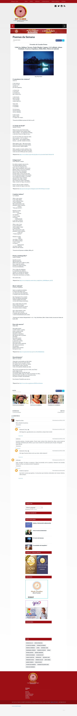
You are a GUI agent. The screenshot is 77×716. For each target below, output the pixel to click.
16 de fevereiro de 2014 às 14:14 (58, 420)
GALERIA (27, 696)
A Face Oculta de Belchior (40, 530)
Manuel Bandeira (39, 652)
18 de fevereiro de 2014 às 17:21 (58, 460)
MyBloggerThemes (16, 706)
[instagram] (62, 6)
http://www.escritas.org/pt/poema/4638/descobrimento (31, 383)
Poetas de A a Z (29, 643)
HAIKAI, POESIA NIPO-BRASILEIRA (42, 523)
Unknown (18, 460)
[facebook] (56, 6)
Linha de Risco (38, 662)
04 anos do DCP (39, 655)
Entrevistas (38, 657)
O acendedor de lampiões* (40, 545)
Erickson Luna (46, 657)
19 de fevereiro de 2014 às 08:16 (58, 470)
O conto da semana (30, 645)
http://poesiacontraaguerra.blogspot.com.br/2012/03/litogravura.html (34, 188)
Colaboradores (45, 1)
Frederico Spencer (24, 470)
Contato (63, 1)
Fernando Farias (30, 659)
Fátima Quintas (29, 652)
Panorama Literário (31, 650)
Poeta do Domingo (30, 667)
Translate (35, 509)
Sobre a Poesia (55, 1)
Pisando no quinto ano (43, 664)
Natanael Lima (44, 647)
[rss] (64, 6)
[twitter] (58, 6)
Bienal (48, 650)
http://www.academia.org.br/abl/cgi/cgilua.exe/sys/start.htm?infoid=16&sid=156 (37, 154)
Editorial (37, 1)
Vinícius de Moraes (30, 655)
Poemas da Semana (17, 391)
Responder (18, 424)
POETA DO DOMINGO (18, 405)
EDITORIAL (27, 693)
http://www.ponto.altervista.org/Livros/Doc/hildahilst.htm (32, 351)
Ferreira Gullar (39, 659)
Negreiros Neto (20, 420)
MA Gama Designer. (45, 702)
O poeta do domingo (31, 664)
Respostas (18, 427)
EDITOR (27, 691)
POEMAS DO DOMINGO (54, 405)
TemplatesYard (54, 702)
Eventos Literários (30, 647)
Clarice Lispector (30, 657)
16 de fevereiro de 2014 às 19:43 (58, 450)
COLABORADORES (29, 694)
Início (26, 1)
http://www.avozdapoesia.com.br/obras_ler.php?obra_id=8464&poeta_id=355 (36, 280)
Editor (31, 1)
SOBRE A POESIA (29, 695)
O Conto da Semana (38, 538)
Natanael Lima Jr (23, 429)
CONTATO (27, 698)
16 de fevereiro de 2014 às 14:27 (58, 429)
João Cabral (47, 659)
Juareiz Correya (29, 662)
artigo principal (38, 643)
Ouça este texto (16, 40)
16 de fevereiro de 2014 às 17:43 (58, 438)
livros (37, 647)
